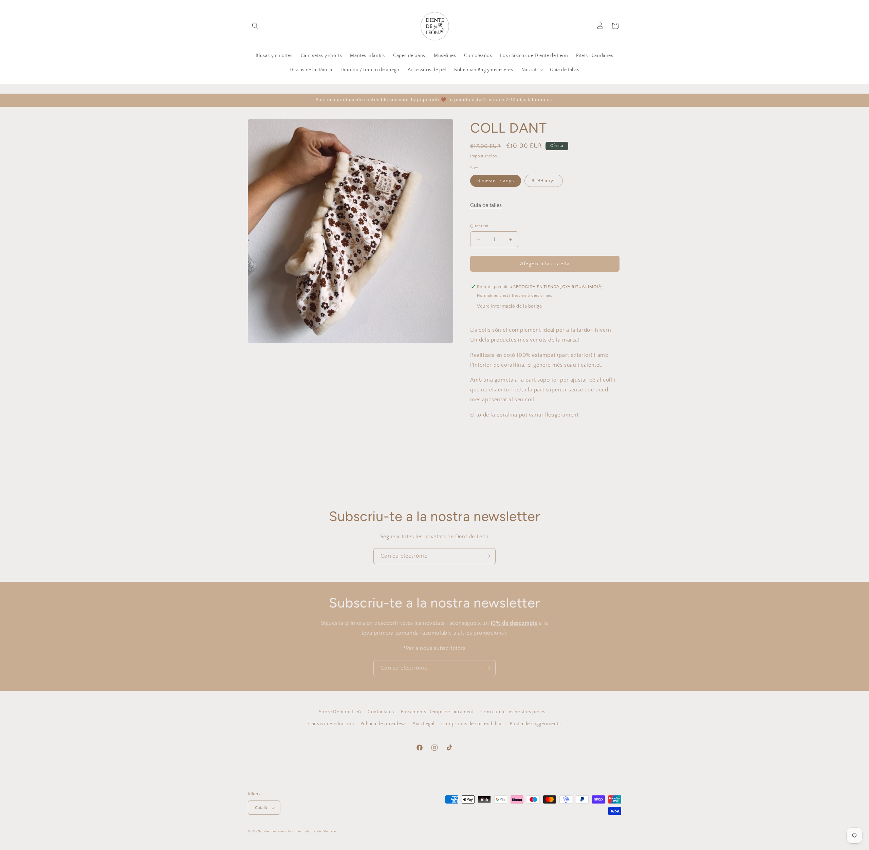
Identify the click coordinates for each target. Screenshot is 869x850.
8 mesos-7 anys (495, 180)
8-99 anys (544, 180)
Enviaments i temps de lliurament (437, 712)
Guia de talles (486, 205)
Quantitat (479, 226)
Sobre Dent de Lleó (340, 712)
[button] (255, 25)
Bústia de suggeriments (535, 724)
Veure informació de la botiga (509, 306)
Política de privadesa (383, 724)
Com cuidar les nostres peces (512, 712)
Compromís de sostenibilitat (472, 724)
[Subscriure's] (487, 556)
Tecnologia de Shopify (316, 832)
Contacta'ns (381, 712)
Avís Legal (423, 724)
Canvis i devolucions (331, 724)
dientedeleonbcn (279, 832)
